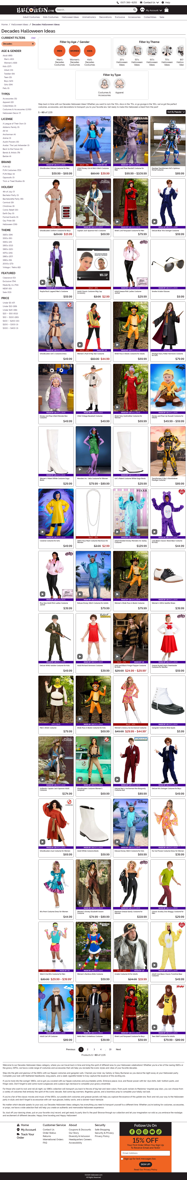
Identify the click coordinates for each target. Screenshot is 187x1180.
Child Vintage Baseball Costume (89, 416)
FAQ (45, 1142)
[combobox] (93, 9)
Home (25, 1125)
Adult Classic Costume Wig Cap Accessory (89, 292)
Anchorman (8, 134)
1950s (5, 245)
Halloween (7, 224)
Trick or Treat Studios (12, 181)
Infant (6, 70)
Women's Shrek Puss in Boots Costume (129, 603)
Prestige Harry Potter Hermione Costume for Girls (167, 354)
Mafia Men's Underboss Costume (90, 1036)
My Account (28, 1129)
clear (33, 38)
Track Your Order (25, 1136)
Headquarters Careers (80, 1139)
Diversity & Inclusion (79, 1136)
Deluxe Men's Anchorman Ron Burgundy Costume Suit (130, 789)
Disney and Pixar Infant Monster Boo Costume (53, 417)
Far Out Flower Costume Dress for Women (168, 851)
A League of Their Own (13, 123)
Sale (5, 292)
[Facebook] (132, 1131)
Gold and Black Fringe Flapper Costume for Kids (130, 666)
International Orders (53, 1139)
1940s (5, 242)
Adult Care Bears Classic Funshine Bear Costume (167, 975)
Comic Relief (8, 210)
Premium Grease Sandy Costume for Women (128, 912)
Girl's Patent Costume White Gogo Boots (130, 478)
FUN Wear (7, 174)
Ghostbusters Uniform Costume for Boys (55, 231)
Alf (4, 131)
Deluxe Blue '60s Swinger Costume (165, 231)
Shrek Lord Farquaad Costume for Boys (130, 1036)
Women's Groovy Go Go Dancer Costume (130, 728)
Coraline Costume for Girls (50, 541)
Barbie (5, 156)
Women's (8, 63)
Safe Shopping (102, 1129)
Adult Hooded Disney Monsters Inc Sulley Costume (131, 541)
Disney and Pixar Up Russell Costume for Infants (167, 417)
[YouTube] (152, 1131)
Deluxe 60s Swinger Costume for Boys (166, 788)
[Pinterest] (139, 1131)
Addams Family (10, 127)
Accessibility (75, 1142)
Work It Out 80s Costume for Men (52, 974)
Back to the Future (11, 149)
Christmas (7, 206)
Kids (5, 66)
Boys (6, 81)
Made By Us (8, 285)
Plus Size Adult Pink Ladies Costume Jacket (54, 604)
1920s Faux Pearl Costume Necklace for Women (92, 541)
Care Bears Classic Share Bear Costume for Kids (167, 541)
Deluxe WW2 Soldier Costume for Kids (55, 666)
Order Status (49, 1133)
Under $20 (8, 310)
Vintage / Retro (10, 267)
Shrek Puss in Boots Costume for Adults (130, 354)
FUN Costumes (9, 170)
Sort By (175, 112)
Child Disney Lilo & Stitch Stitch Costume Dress (93, 169)
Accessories (8, 98)
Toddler (7, 74)
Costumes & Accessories (14, 109)
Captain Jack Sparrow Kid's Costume (91, 231)
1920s (5, 235)
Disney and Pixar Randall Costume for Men (129, 169)
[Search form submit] (134, 9)
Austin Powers (9, 142)
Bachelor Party (9, 195)
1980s (5, 256)
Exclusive (7, 281)
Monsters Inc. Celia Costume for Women (92, 478)
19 (110, 1049)
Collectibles (8, 106)
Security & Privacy (104, 1133)
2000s (6, 264)
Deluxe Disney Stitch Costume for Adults (92, 603)
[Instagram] (145, 1131)
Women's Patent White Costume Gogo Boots (54, 479)
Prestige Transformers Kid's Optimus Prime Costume (166, 169)
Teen (6, 77)
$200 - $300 (9, 324)
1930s (5, 238)
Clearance (7, 278)
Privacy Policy (102, 1136)
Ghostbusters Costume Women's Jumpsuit (89, 789)
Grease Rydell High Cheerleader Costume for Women (164, 666)
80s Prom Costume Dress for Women (54, 912)
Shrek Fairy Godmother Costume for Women (128, 417)
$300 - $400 (9, 328)
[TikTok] (159, 1131)
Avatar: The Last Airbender (15, 145)
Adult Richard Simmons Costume (90, 666)
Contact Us (149, 2)
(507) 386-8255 (128, 2)
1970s (5, 253)
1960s (5, 249)
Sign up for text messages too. (140, 1158)
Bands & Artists (9, 153)
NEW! (5, 288)
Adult (5, 55)
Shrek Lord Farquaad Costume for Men (129, 231)
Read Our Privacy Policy (145, 1169)
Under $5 (7, 303)
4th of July (7, 191)
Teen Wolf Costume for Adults (163, 1036)
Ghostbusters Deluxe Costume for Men (54, 168)
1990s (5, 260)
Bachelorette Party (11, 199)
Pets (5, 88)
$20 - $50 (8, 313)
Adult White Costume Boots (88, 851)
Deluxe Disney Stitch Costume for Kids (129, 851)
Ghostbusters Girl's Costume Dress (53, 354)
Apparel (6, 102)
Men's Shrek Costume (48, 728)
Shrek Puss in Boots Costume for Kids (91, 728)
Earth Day (7, 213)
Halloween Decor (10, 113)
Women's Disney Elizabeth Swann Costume (90, 912)
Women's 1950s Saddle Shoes (163, 603)
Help (167, 2)
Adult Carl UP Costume (48, 1036)
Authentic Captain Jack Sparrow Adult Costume (54, 789)
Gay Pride (7, 221)
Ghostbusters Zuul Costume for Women (55, 851)
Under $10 (7, 306)
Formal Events (9, 217)
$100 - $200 (9, 321)
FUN (5, 166)
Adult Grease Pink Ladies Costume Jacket (128, 292)
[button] (151, 9)
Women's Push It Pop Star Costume (90, 354)
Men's (6, 59)
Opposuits (7, 177)
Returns (47, 1136)
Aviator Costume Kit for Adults (126, 974)
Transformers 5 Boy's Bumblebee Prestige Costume (164, 479)
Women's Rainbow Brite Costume (90, 974)
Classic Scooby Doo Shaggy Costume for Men (167, 912)
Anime (5, 138)
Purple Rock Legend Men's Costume (54, 291)
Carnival (6, 202)
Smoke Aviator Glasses (161, 291)
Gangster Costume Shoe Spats (163, 728)
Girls (6, 84)
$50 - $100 (8, 317)
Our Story (74, 1133)
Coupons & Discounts (80, 1129)
